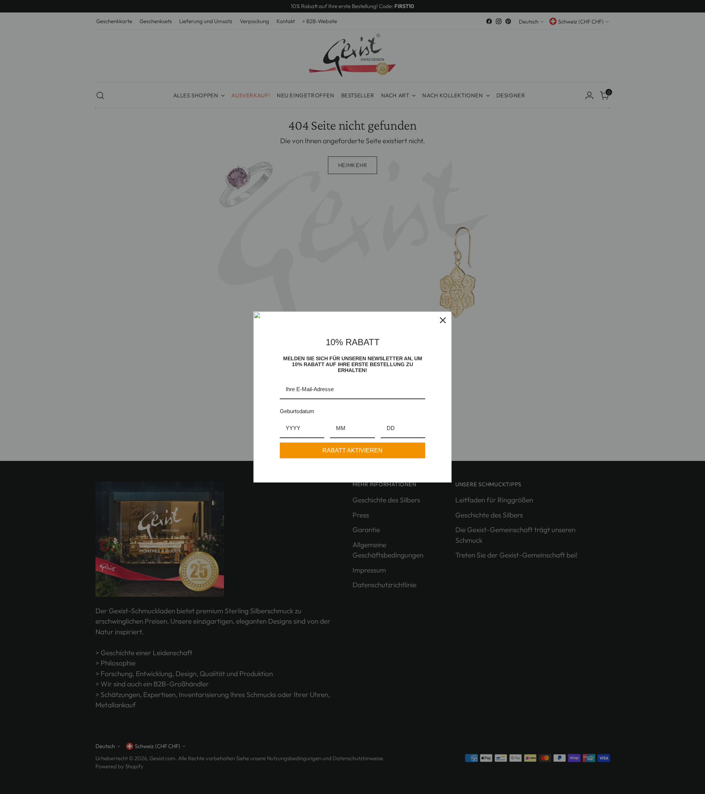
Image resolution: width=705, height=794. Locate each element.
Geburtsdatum (297, 411)
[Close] (443, 320)
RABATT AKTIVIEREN (352, 450)
